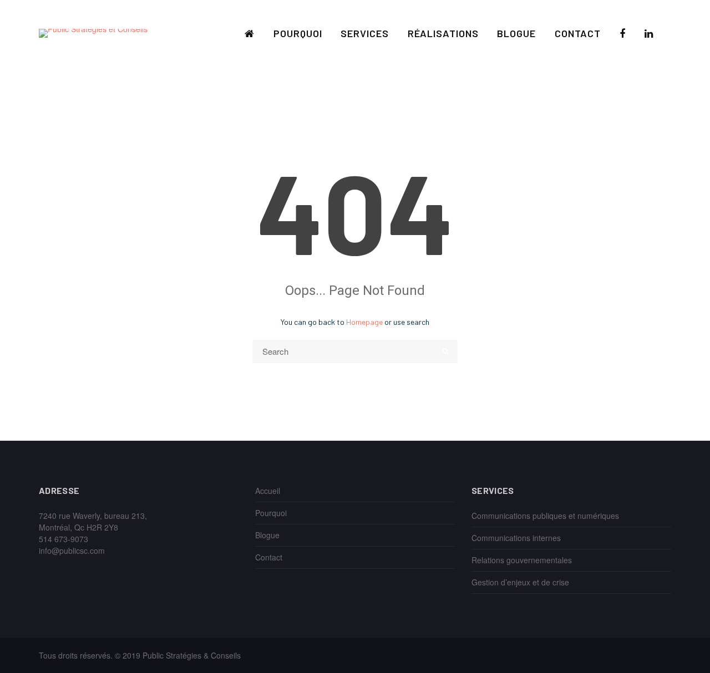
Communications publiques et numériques (545, 515)
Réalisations (443, 33)
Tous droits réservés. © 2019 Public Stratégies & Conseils (140, 655)
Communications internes (516, 537)
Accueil (267, 490)
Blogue (516, 33)
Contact (578, 33)
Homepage (364, 322)
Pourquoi (297, 33)
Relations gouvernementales (521, 559)
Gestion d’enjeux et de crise (520, 582)
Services (364, 33)
